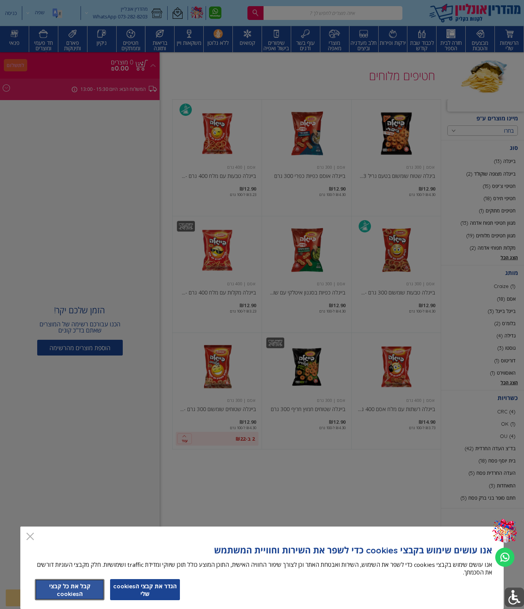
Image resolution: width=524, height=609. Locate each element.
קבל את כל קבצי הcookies (70, 590)
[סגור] (30, 537)
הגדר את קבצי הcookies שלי (145, 590)
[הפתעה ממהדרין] (504, 531)
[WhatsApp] (504, 557)
